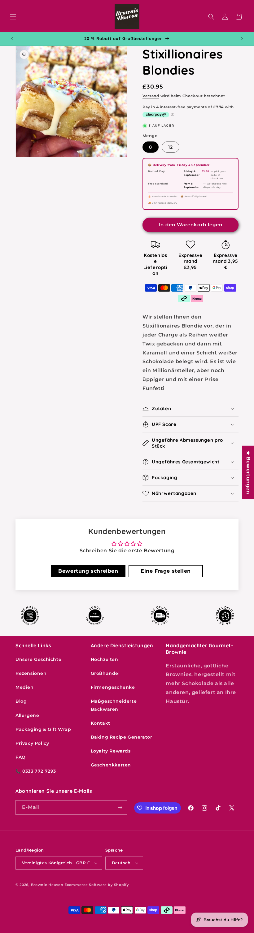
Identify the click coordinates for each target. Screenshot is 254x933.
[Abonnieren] (120, 807)
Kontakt (100, 723)
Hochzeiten (104, 659)
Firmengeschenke (113, 687)
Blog (21, 701)
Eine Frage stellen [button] (166, 571)
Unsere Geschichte (38, 659)
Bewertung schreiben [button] (88, 571)
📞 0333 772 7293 (35, 771)
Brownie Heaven (47, 885)
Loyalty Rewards (111, 751)
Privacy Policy (32, 743)
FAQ (20, 757)
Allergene (27, 715)
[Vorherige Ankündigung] (12, 39)
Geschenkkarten (111, 765)
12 (170, 147)
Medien (24, 687)
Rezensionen (31, 673)
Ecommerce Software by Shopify (96, 885)
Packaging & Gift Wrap (43, 729)
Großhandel (105, 673)
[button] (13, 17)
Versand (150, 95)
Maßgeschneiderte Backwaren (114, 705)
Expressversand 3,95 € (225, 261)
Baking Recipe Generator (121, 737)
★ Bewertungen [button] (248, 472)
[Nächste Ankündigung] (242, 39)
